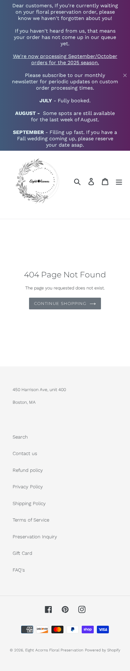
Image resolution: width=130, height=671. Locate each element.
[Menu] (119, 182)
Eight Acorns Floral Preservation (54, 650)
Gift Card (22, 553)
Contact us (25, 453)
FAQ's (19, 570)
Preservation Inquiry (35, 537)
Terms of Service (31, 520)
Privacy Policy (28, 487)
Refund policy (28, 470)
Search (20, 437)
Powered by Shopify (102, 650)
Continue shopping (60, 303)
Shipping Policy (29, 503)
